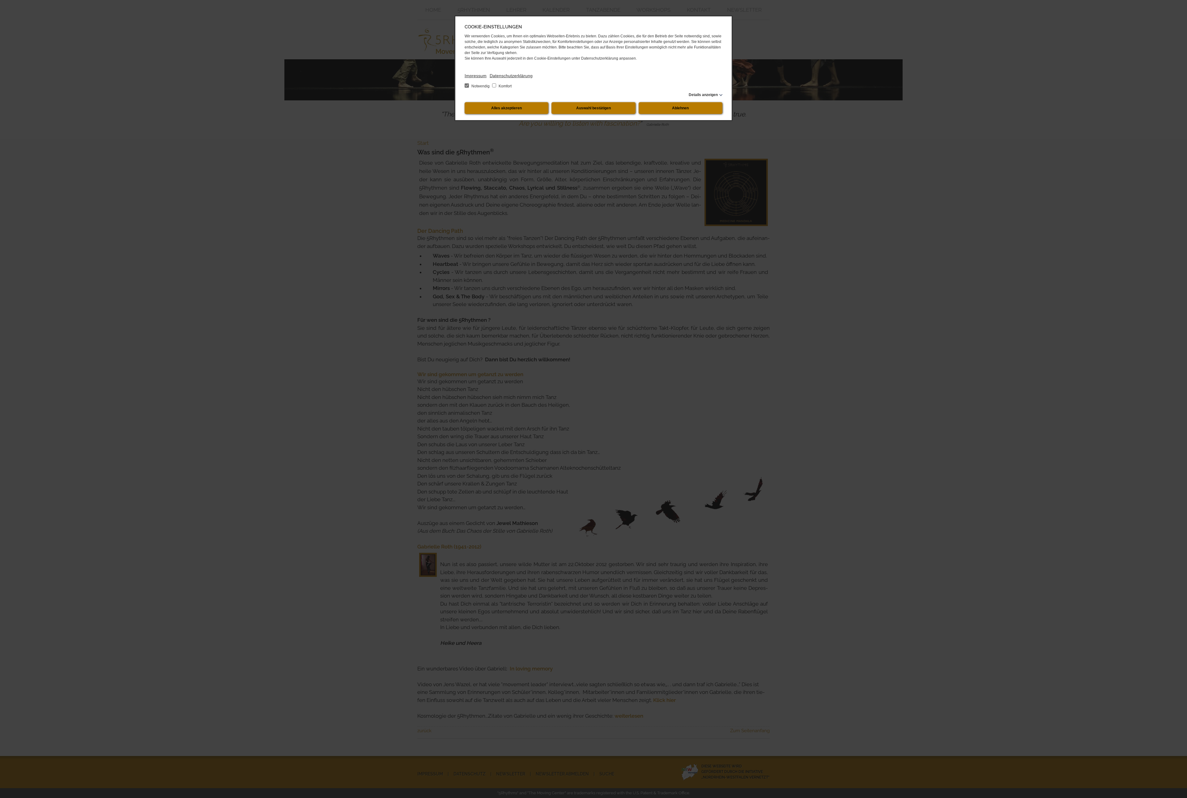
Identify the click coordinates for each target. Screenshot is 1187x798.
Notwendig (480, 86)
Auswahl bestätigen (593, 108)
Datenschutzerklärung (511, 75)
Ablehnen (680, 108)
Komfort (505, 86)
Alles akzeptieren (506, 108)
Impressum (476, 75)
